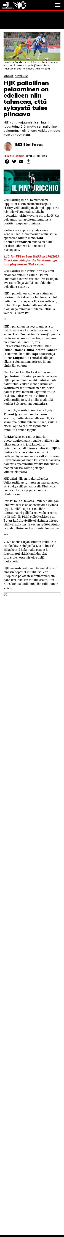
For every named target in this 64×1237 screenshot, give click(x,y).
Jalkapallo (9, 75)
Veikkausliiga (21, 75)
